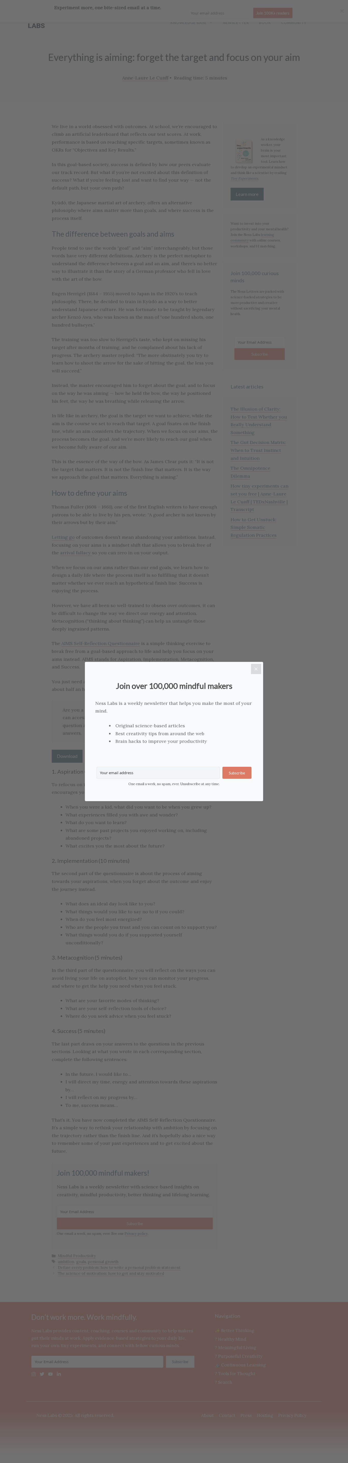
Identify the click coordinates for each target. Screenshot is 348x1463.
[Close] (256, 669)
